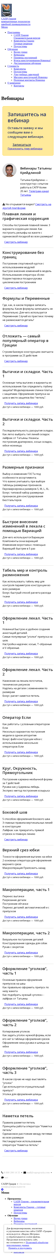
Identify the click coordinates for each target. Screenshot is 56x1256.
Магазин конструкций (30, 77)
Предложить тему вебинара (25, 148)
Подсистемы (20, 46)
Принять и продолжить (20, 1248)
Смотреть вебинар (16, 242)
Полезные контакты (29, 80)
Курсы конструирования (32, 60)
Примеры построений (25, 57)
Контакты (19, 85)
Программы (13, 32)
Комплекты (20, 69)
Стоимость (13, 66)
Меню (4, 27)
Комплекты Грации (24, 42)
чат (6, 1177)
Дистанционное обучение (27, 63)
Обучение (12, 49)
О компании (14, 83)
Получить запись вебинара (21, 403)
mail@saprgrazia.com (38, 1172)
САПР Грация (27, 36)
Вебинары (19, 54)
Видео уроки (20, 52)
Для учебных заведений (26, 74)
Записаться (22, 145)
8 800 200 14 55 (12, 1172)
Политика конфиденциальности (16, 1185)
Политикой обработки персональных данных (27, 1243)
